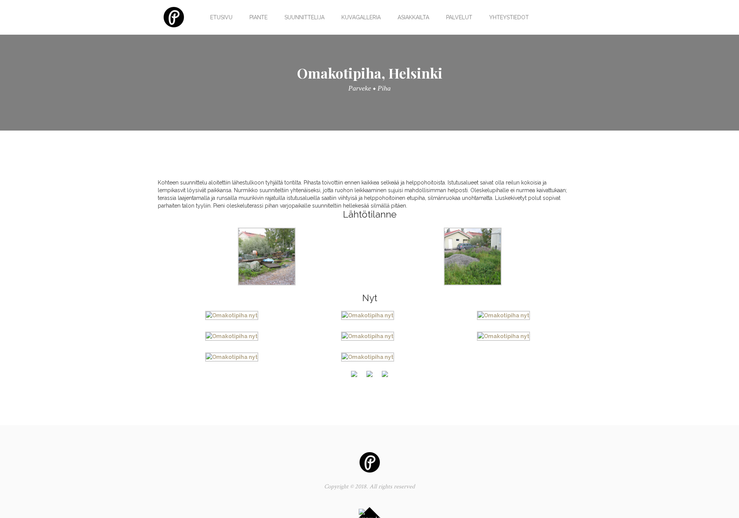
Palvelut (459, 17)
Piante (258, 17)
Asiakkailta (413, 17)
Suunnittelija (304, 17)
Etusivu (221, 17)
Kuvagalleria (361, 17)
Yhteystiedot (509, 17)
